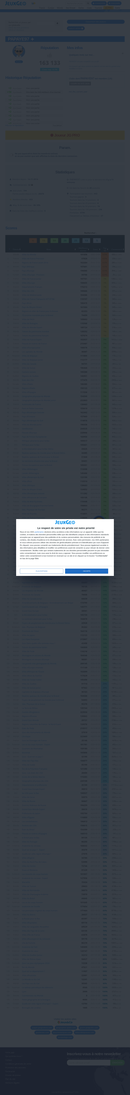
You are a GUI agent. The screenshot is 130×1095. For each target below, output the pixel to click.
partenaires (39, 532)
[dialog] (65, 547)
